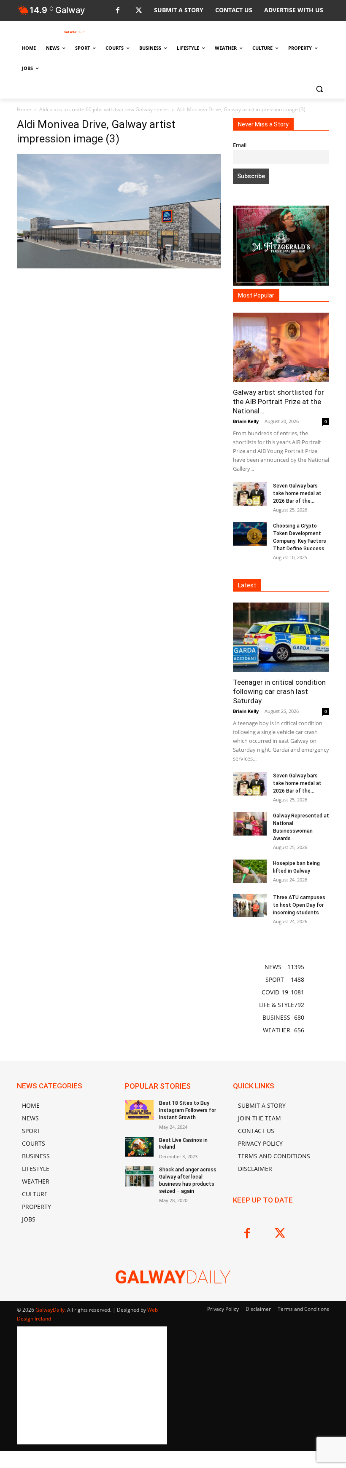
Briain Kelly (246, 421)
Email (239, 145)
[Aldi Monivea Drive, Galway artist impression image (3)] (119, 266)
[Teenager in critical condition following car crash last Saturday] (281, 637)
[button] (319, 89)
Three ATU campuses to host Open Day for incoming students (299, 905)
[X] (138, 10)
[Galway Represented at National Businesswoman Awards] (250, 824)
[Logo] (74, 32)
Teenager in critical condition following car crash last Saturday (279, 691)
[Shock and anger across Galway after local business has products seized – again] (139, 1176)
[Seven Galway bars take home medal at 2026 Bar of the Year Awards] (250, 494)
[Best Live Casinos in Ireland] (139, 1147)
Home (24, 109)
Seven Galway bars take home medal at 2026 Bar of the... (297, 493)
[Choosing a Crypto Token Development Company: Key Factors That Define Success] (250, 534)
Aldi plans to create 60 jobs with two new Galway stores (104, 109)
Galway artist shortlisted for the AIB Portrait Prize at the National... (278, 401)
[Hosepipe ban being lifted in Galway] (250, 871)
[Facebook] (117, 10)
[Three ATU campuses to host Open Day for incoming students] (250, 905)
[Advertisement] (119, 345)
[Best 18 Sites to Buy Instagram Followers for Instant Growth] (139, 1110)
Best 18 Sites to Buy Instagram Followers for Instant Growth (187, 1110)
